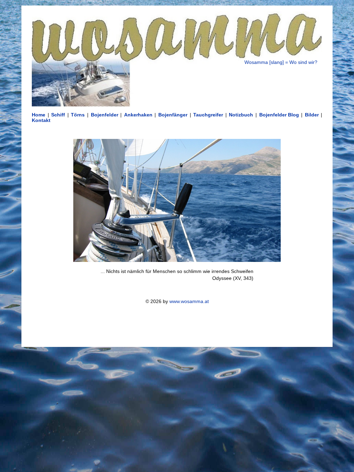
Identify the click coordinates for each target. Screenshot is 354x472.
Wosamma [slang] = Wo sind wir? (280, 62)
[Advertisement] (177, 325)
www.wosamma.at (189, 301)
